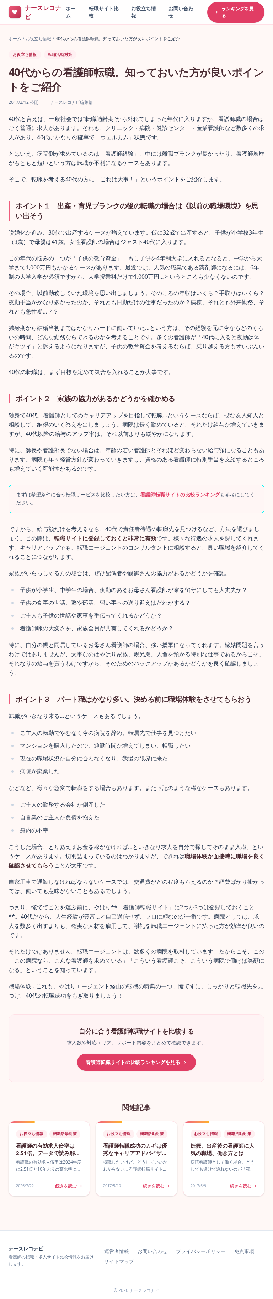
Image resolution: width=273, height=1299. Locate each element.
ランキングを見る (237, 12)
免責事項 (244, 1251)
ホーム (15, 39)
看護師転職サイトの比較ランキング (180, 494)
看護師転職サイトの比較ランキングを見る (133, 1062)
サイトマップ (119, 1261)
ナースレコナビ (26, 1248)
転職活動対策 (60, 54)
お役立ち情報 (38, 39)
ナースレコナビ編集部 (71, 102)
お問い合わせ (152, 1251)
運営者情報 (116, 1251)
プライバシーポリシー (201, 1251)
